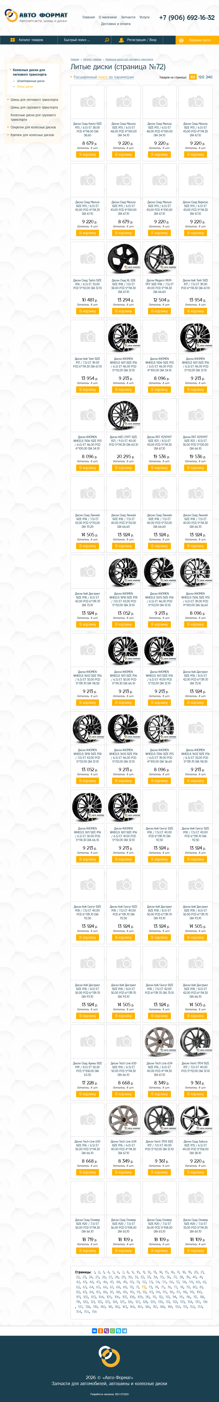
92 (144, 1292)
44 (91, 1282)
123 (107, 1302)
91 (138, 1292)
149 (170, 1307)
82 (78, 1292)
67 (111, 1287)
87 (111, 1292)
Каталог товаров (92, 59)
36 (168, 1277)
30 (130, 1277)
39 (187, 1277)
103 (93, 1297)
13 (154, 1272)
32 (142, 1277)
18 (183, 1272)
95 (165, 1292)
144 (132, 1307)
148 (162, 1307)
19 (189, 1272)
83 (84, 1292)
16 (172, 1272)
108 (132, 1297)
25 (97, 1277)
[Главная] (36, 16)
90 (132, 1292)
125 (122, 1302)
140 (103, 1307)
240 (209, 77)
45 (98, 1282)
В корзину (87, 154)
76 (169, 1287)
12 (149, 1272)
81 (201, 1287)
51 (137, 1282)
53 (150, 1282)
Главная (89, 17)
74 (156, 1287)
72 (144, 1287)
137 (80, 1307)
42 (78, 1282)
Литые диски (25, 86)
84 (91, 1292)
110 (147, 1297)
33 (148, 1277)
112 (161, 1297)
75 (162, 1287)
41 (200, 1277)
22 (78, 1277)
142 (117, 1307)
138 (87, 1307)
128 (145, 1302)
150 (177, 1307)
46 (105, 1282)
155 (86, 1312)
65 (98, 1287)
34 (155, 1277)
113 (167, 1297)
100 (199, 1292)
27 (110, 1277)
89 (125, 1292)
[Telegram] (124, 1330)
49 (125, 1282)
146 (147, 1307)
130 (160, 1302)
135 (197, 1302)
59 (191, 1282)
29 (123, 1277)
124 (114, 1302)
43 (84, 1282)
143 (124, 1307)
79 (188, 1287)
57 (177, 1282)
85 (98, 1292)
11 (143, 1272)
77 (175, 1287)
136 (205, 1302)
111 (154, 1297)
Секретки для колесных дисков (33, 127)
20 (196, 1272)
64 (91, 1287)
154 (78, 1312)
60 (193, 77)
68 (118, 1287)
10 (137, 1272)
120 (201, 77)
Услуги (144, 17)
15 (166, 1272)
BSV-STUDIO (122, 1394)
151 (185, 1307)
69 (125, 1287)
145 (140, 1307)
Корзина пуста (199, 40)
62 (78, 1287)
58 (184, 1282)
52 (144, 1282)
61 (204, 1282)
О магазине (108, 17)
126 (130, 1302)
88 (118, 1292)
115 (181, 1297)
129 (152, 1302)
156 (94, 1312)
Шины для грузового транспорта (34, 107)
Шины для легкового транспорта (34, 100)
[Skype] (118, 1330)
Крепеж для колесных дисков (32, 135)
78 (181, 1287)
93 (151, 1292)
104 (101, 1297)
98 (185, 1292)
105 (109, 1297)
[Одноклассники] (100, 1330)
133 (182, 1302)
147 (155, 1307)
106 (116, 1297)
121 (93, 1302)
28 (116, 1277)
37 (174, 1277)
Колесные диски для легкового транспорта (129, 59)
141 (110, 1307)
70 (131, 1287)
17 (178, 1272)
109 (140, 1297)
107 (124, 1297)
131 (168, 1302)
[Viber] (106, 1330)
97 (178, 1292)
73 (150, 1287)
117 (195, 1297)
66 (105, 1287)
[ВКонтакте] (94, 1330)
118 (202, 1297)
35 (162, 1277)
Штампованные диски (30, 81)
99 (192, 1292)
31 (136, 1277)
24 (90, 1277)
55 (164, 1282)
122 (100, 1302)
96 (171, 1292)
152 (192, 1307)
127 (137, 1302)
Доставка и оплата (116, 24)
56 (171, 1282)
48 (118, 1282)
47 (111, 1282)
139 (95, 1307)
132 (175, 1302)
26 (104, 1277)
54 (157, 1282)
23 (84, 1277)
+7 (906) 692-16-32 (187, 17)
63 (84, 1287)
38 (181, 1277)
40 (194, 1277)
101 (78, 1297)
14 (160, 1272)
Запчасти (128, 17)
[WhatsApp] (112, 1330)
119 (78, 1302)
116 (188, 1297)
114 (174, 1297)
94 (158, 1292)
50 (131, 1282)
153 (200, 1307)
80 (195, 1287)
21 (202, 1272)
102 (85, 1297)
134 (190, 1302)
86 (105, 1292)
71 (137, 1287)
